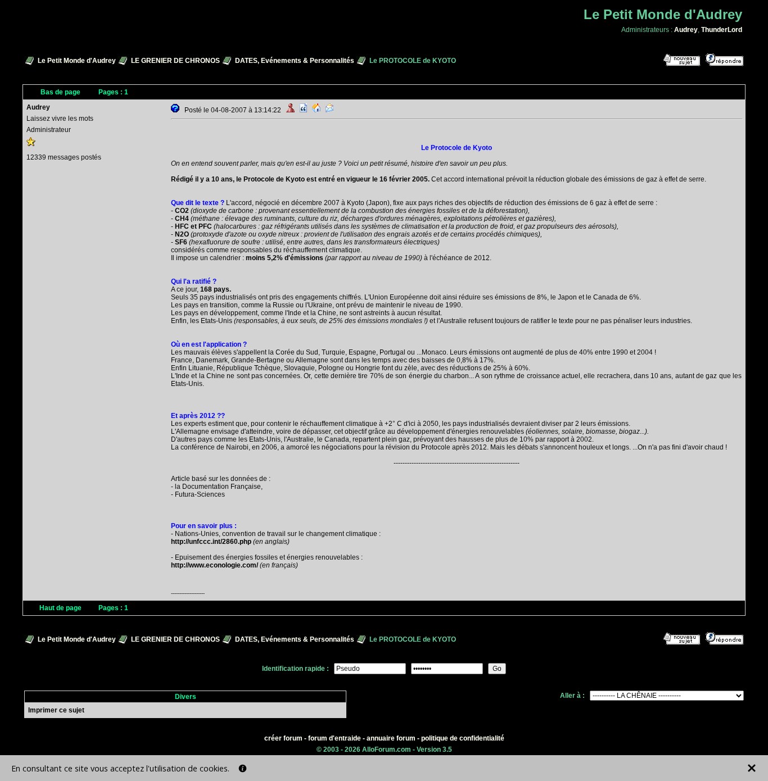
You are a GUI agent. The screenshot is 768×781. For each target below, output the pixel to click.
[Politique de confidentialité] (242, 768)
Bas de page (60, 92)
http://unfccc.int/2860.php (211, 542)
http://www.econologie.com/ (214, 565)
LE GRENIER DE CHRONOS (175, 61)
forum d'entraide (334, 738)
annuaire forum (391, 738)
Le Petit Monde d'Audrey (77, 61)
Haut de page (60, 608)
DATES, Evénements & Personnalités (294, 61)
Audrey (686, 30)
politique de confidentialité (462, 738)
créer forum (283, 738)
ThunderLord (721, 30)
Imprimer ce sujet (56, 710)
